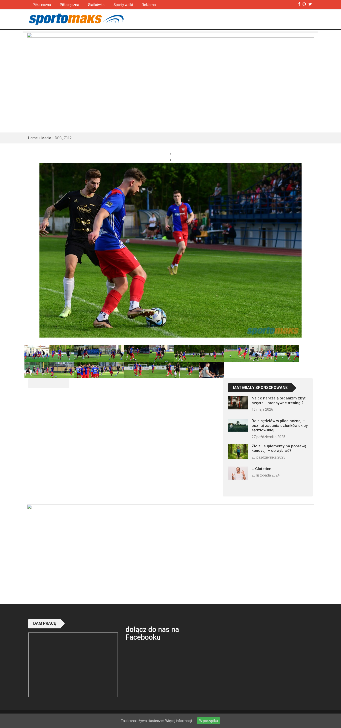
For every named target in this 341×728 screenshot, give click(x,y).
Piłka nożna (42, 5)
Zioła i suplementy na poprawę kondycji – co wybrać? (279, 448)
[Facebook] (299, 4)
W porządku (208, 721)
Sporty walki (123, 5)
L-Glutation (261, 469)
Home (33, 138)
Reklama (149, 5)
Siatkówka (96, 5)
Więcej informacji (178, 721)
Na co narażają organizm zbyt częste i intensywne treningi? (279, 400)
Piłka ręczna (69, 5)
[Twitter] (310, 4)
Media (46, 138)
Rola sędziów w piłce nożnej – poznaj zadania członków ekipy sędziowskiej (280, 425)
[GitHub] (304, 4)
